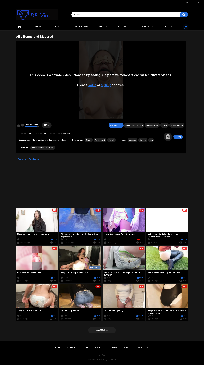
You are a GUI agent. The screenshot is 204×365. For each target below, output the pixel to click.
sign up (106, 85)
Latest (37, 27)
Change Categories (134, 125)
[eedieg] (168, 137)
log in (92, 85)
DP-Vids (99, 360)
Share (164, 125)
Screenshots (152, 125)
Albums (103, 27)
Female (112, 140)
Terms (114, 347)
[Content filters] (186, 27)
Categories (124, 27)
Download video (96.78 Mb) (43, 148)
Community (147, 27)
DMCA (127, 347)
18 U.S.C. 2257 (143, 347)
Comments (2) (177, 125)
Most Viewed (81, 27)
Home (19, 26)
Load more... (102, 330)
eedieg (178, 137)
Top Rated (57, 27)
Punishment (100, 140)
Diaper (88, 140)
